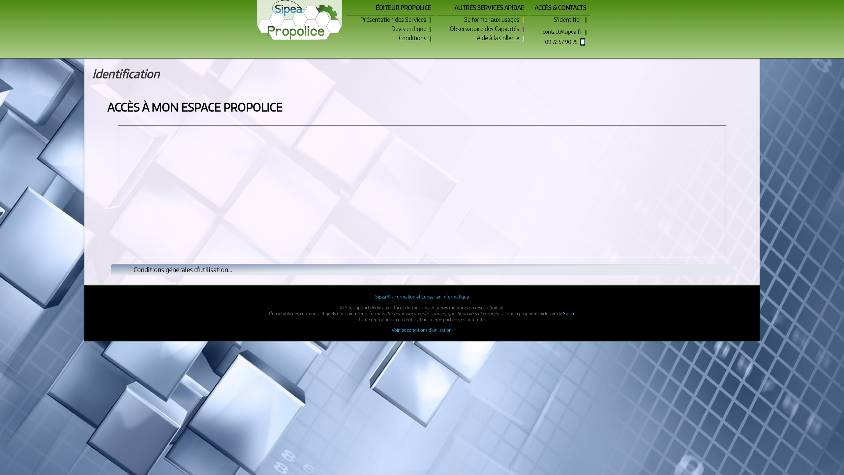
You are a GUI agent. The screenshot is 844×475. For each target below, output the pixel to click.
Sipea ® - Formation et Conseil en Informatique (422, 297)
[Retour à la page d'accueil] (299, 13)
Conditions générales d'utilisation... (183, 269)
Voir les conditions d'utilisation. (422, 330)
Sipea (568, 313)
